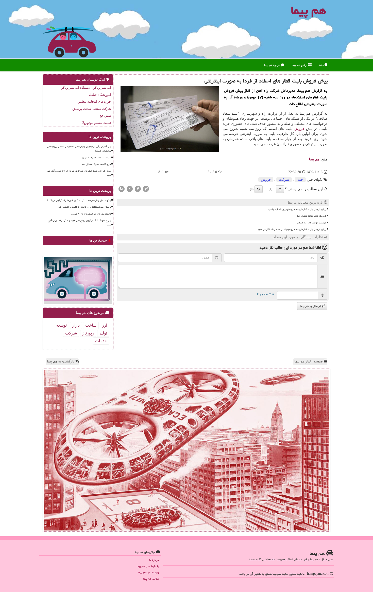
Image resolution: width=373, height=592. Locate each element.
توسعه (61, 325)
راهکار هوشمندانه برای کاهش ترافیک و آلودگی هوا (84, 206)
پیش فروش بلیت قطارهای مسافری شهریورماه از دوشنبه (297, 209)
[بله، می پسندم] (280, 189)
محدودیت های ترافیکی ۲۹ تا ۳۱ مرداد (91, 213)
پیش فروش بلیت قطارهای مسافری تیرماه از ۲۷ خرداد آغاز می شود (291, 229)
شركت (284, 179)
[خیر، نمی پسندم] (259, 189)
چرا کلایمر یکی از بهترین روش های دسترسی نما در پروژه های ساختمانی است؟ (79, 148)
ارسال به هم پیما (310, 306)
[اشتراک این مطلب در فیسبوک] (137, 189)
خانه (322, 65)
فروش (299, 129)
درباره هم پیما (272, 65)
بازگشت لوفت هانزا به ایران (311, 222)
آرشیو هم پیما (300, 65)
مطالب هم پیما (151, 578)
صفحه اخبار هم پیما (309, 361)
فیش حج (105, 115)
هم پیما (314, 159)
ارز (104, 325)
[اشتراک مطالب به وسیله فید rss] (121, 189)
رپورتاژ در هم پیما (148, 572)
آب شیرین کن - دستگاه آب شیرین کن (85, 87)
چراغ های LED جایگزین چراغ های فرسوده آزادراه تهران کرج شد (79, 222)
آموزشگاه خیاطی (99, 95)
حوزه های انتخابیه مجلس (94, 101)
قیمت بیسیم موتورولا (96, 123)
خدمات (101, 341)
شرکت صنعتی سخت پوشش (91, 109)
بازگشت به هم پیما (61, 361)
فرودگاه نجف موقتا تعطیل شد (311, 215)
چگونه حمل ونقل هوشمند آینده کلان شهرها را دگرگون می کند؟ (79, 200)
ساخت (90, 325)
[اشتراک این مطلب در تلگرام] (145, 189)
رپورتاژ (88, 333)
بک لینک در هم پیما (148, 566)
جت (300, 179)
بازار (76, 325)
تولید (103, 333)
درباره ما (154, 560)
